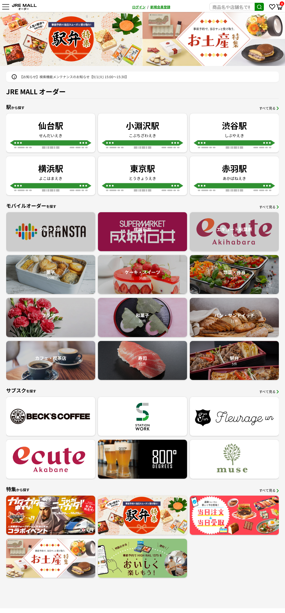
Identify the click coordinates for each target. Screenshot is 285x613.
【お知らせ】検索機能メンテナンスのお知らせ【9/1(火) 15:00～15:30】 (74, 76)
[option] (71, 39)
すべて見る (267, 108)
